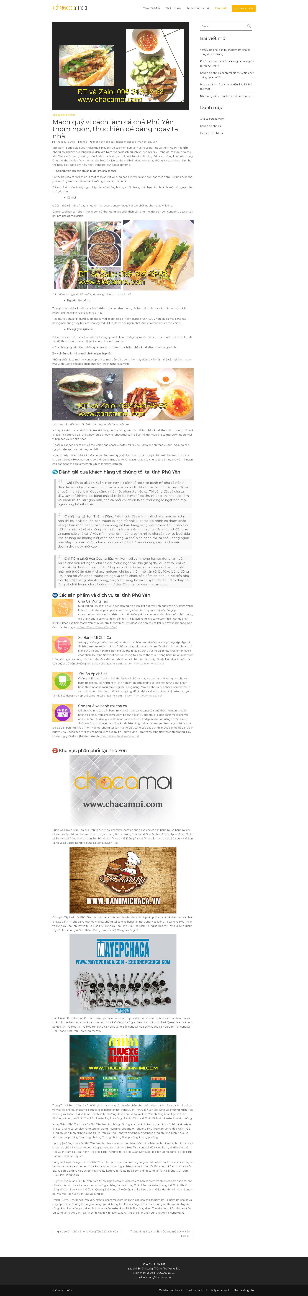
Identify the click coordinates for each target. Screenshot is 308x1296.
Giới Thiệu (173, 8)
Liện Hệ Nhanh (243, 8)
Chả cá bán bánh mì (63, 114)
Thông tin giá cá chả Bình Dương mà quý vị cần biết (160, 1233)
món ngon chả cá (103, 141)
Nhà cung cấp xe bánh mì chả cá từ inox (225, 96)
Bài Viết (220, 8)
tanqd (83, 141)
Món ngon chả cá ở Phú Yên (131, 141)
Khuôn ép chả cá (210, 126)
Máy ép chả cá (220, 1290)
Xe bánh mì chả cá (211, 133)
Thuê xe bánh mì (196, 1290)
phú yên (152, 141)
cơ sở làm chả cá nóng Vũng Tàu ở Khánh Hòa (89, 1231)
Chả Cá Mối (151, 8)
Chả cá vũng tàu (243, 1290)
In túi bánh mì (198, 8)
